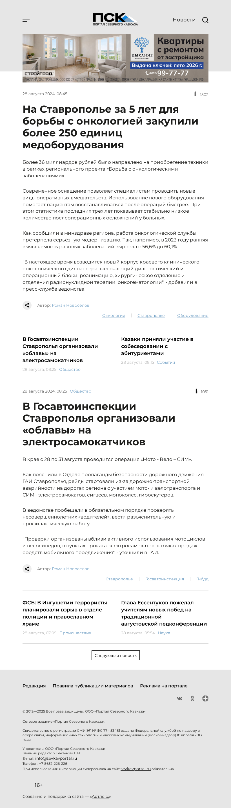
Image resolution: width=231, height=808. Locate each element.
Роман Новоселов (71, 305)
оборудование (192, 315)
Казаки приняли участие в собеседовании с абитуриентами (157, 346)
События (166, 362)
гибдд (202, 579)
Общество (70, 369)
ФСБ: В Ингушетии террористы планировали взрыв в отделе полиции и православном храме (65, 613)
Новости (184, 20)
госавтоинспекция (164, 579)
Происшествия (75, 633)
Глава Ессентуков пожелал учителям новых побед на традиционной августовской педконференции (164, 613)
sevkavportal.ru (136, 768)
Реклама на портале (164, 686)
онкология (113, 315)
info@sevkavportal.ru (56, 758)
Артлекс (100, 796)
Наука (164, 633)
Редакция (34, 686)
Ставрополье (151, 315)
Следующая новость (116, 655)
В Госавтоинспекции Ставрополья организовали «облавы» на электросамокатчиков (60, 349)
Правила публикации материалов (93, 686)
